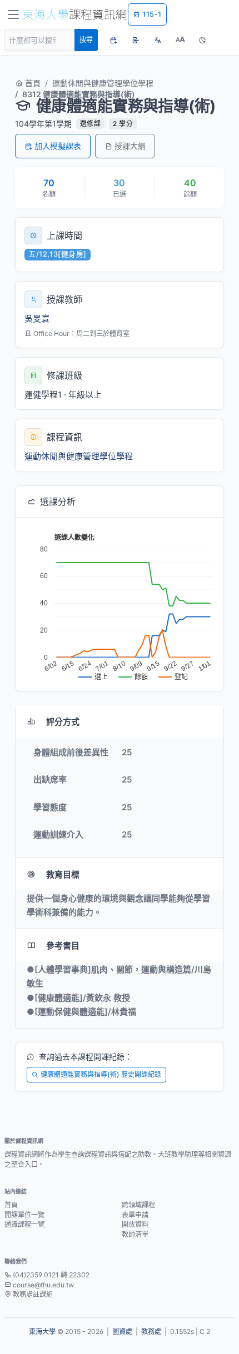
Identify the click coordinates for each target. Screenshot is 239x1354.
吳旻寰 (36, 318)
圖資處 (122, 1331)
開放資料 (135, 1224)
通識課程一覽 (24, 1224)
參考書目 (62, 945)
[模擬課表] (113, 40)
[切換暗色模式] (202, 40)
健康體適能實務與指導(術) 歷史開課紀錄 (101, 1074)
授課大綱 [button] (130, 146)
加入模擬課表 (57, 146)
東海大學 (42, 1331)
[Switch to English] (158, 40)
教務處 (151, 1331)
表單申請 (135, 1215)
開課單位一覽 (24, 1215)
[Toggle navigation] (13, 14)
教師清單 (135, 1234)
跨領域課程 (138, 1205)
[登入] (136, 40)
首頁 (32, 83)
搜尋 (86, 40)
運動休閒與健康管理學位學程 (102, 83)
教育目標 (62, 874)
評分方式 (62, 721)
